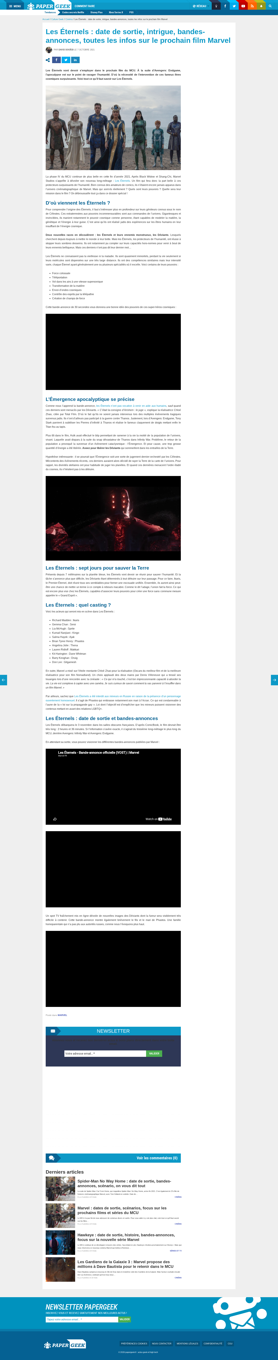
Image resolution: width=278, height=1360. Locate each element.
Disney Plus (96, 12)
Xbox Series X (116, 12)
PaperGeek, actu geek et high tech (49, 5)
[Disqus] (113, 1113)
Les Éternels (122, 180)
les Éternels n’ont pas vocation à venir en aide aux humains (131, 405)
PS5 (131, 12)
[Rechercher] (270, 6)
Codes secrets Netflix (73, 12)
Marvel (62, 1015)
